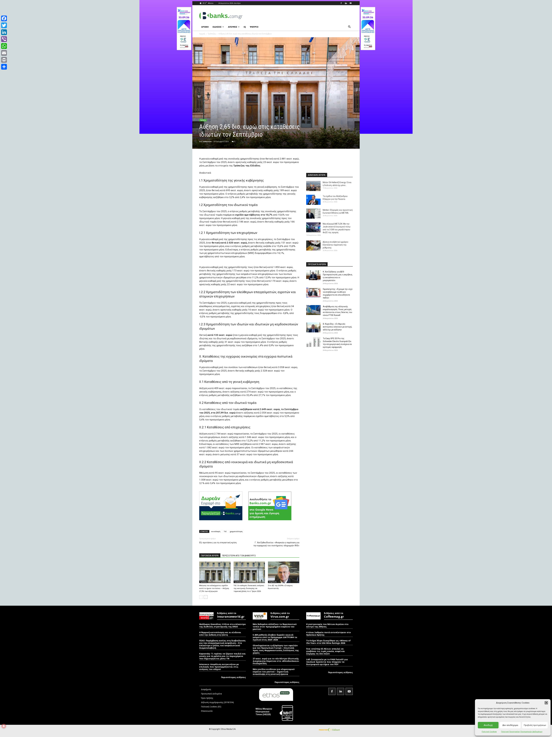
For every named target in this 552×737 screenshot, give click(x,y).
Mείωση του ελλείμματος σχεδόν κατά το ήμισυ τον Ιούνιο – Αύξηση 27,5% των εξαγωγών (214, 588)
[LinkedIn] (4, 32)
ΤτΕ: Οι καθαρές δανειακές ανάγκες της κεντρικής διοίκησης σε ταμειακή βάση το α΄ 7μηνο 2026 (249, 588)
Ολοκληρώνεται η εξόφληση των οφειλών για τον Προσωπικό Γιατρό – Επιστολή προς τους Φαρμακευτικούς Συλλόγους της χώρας (276, 649)
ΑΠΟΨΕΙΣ (232, 26)
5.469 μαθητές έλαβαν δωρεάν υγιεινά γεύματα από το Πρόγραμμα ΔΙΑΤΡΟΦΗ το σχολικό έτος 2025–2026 (275, 637)
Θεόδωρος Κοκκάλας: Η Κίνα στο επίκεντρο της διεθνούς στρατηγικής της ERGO (222, 625)
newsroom (207, 141)
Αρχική (202, 34)
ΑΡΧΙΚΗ (205, 26)
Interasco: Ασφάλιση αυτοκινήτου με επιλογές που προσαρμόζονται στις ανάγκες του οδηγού (219, 667)
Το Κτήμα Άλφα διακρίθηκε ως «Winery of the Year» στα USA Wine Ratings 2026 (328, 641)
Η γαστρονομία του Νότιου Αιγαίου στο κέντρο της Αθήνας (327, 625)
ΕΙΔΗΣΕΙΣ (217, 26)
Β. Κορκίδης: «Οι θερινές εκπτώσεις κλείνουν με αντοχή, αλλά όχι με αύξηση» (337, 327)
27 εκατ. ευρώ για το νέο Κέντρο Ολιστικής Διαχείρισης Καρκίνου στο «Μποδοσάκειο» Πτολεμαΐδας (276, 661)
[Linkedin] (346, 3)
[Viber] (4, 39)
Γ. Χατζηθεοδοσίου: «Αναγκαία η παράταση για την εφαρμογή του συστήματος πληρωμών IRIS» (276, 544)
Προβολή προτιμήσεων (535, 725)
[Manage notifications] (3, 726)
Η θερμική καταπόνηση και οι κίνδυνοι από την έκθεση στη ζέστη (220, 633)
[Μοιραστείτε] (4, 66)
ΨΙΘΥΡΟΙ (254, 26)
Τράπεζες (212, 34)
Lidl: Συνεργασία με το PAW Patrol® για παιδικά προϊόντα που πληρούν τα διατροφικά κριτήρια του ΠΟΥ (327, 662)
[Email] (4, 52)
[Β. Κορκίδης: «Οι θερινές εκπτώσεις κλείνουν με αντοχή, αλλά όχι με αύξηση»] (313, 327)
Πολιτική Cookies (489, 732)
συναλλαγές (216, 531)
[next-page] (205, 597)
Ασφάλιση (273, 582)
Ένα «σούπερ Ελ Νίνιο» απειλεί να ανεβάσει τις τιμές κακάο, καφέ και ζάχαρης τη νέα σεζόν (325, 651)
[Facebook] (341, 3)
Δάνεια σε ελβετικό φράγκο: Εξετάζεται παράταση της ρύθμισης (336, 245)
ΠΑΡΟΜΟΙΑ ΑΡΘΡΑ (210, 555)
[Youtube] (350, 3)
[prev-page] (201, 597)
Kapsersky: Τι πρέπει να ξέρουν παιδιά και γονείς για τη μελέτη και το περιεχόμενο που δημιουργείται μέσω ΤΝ (222, 656)
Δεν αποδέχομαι (510, 725)
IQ (245, 26)
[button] (546, 702)
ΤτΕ (225, 531)
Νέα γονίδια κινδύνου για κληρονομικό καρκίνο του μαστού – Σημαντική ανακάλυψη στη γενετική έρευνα (274, 671)
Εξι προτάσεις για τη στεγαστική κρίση (218, 542)
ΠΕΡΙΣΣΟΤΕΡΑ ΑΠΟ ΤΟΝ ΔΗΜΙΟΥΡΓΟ (239, 555)
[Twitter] (4, 25)
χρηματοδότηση (236, 531)
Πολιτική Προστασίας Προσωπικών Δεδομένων (521, 732)
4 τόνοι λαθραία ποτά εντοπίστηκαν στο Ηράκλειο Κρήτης (328, 633)
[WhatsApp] (4, 46)
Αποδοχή (488, 725)
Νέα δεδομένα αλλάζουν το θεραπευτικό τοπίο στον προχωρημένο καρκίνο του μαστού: (275, 626)
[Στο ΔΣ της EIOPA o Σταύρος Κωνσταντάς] (283, 572)
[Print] (4, 59)
